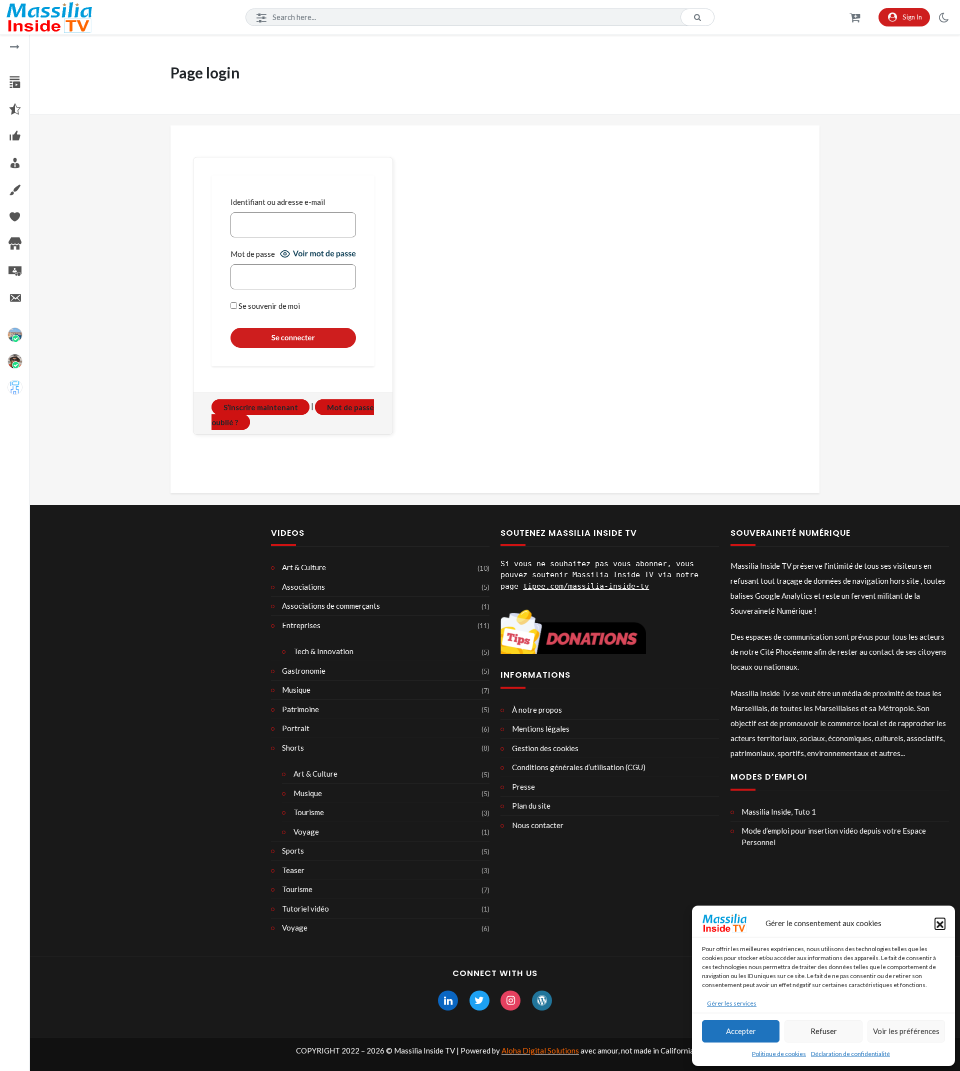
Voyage (306, 831)
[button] (940, 923)
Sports (293, 850)
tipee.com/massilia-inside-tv (586, 586)
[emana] (15, 387)
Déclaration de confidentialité (850, 1054)
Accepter (741, 1031)
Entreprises (301, 625)
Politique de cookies (779, 1054)
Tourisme (309, 812)
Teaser (293, 870)
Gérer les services (731, 1003)
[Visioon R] (15, 361)
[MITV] (15, 334)
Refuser (823, 1031)
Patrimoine (300, 709)
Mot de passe (252, 253)
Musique (296, 689)
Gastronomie (304, 670)
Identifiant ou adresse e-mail (277, 201)
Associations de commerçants (331, 605)
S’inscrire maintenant (261, 406)
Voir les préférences (906, 1031)
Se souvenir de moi (268, 305)
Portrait (296, 728)
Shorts (293, 747)
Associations (303, 586)
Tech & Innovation (324, 651)
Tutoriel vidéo (305, 908)
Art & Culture (304, 567)
